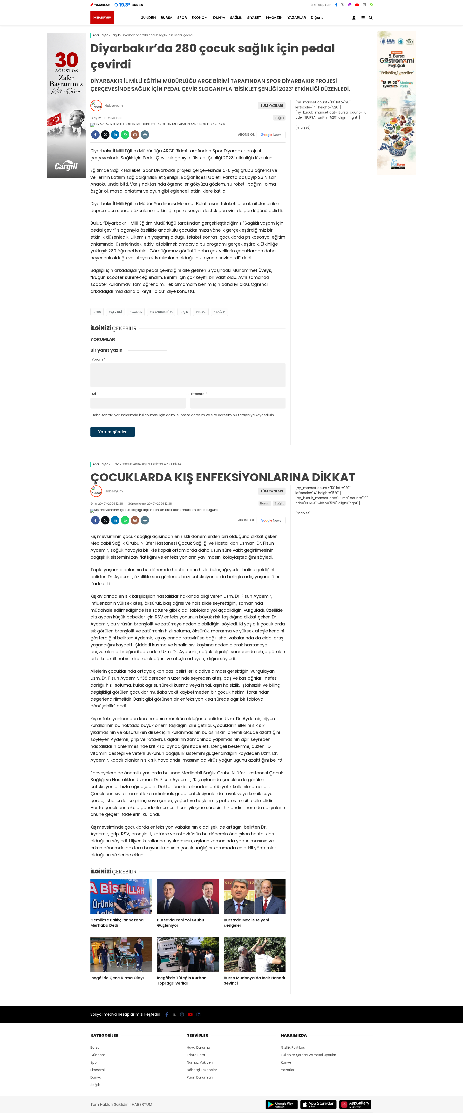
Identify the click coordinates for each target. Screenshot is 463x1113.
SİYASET (254, 17)
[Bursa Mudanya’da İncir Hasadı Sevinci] (255, 954)
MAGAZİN (274, 17)
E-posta (199, 393)
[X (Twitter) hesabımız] (343, 4)
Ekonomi (97, 1069)
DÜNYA (219, 17)
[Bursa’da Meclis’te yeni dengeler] (255, 896)
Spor (94, 1062)
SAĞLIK (236, 17)
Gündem (97, 1055)
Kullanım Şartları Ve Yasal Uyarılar (308, 1055)
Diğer (316, 17)
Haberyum (113, 105)
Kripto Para (196, 1055)
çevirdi (116, 312)
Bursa (264, 503)
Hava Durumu (198, 1047)
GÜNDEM (148, 17)
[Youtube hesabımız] (357, 4)
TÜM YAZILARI (271, 105)
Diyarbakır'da (162, 312)
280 (98, 312)
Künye (286, 1062)
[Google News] (271, 134)
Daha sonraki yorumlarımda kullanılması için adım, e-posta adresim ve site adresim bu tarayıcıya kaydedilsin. (183, 415)
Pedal (202, 312)
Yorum (99, 359)
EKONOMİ (200, 17)
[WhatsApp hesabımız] (371, 4)
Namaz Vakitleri (200, 1062)
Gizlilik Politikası (293, 1047)
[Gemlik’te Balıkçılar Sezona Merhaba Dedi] (121, 896)
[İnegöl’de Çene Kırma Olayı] (121, 954)
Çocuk (137, 312)
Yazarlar (287, 1069)
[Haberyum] (102, 23)
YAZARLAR (296, 17)
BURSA (166, 17)
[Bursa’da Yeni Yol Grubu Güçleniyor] (188, 896)
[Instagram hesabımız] (349, 4)
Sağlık (279, 117)
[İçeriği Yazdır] (145, 134)
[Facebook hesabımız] (336, 4)
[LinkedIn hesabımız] (364, 4)
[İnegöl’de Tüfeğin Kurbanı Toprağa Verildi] (188, 954)
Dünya (95, 1077)
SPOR (182, 17)
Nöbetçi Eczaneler (202, 1069)
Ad (95, 393)
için (185, 312)
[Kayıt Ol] (354, 18)
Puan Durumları (200, 1077)
